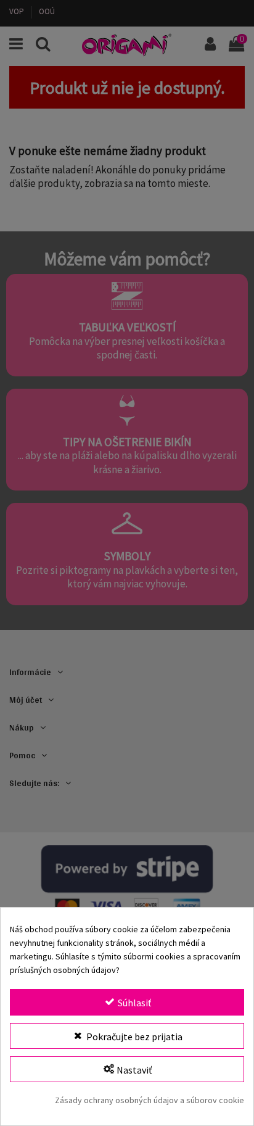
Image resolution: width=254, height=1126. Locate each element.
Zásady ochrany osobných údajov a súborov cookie (149, 1100)
